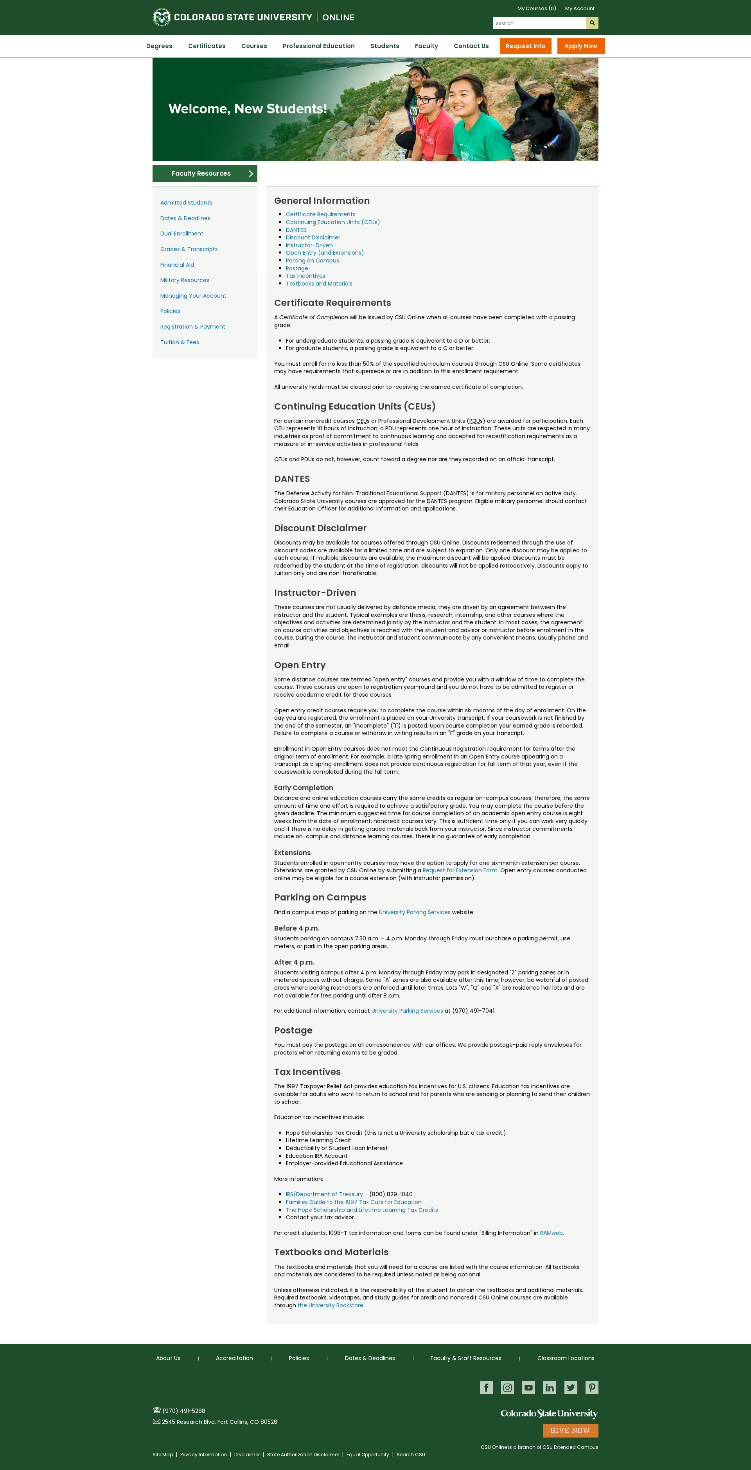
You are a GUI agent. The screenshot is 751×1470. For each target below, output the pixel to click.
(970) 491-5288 (183, 1411)
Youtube (528, 1387)
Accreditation (234, 1358)
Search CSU (411, 1454)
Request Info (525, 46)
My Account (580, 8)
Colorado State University (549, 1414)
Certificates (207, 46)
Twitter (570, 1387)
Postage (297, 268)
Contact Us (471, 46)
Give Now (571, 1430)
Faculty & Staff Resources (466, 1358)
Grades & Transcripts (189, 249)
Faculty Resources (201, 173)
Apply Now (580, 46)
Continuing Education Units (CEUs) (333, 222)
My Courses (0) (536, 8)
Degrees (159, 46)
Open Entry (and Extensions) (325, 253)
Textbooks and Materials (319, 284)
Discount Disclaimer (313, 237)
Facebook (486, 1387)
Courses (254, 46)
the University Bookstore (330, 1305)
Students (384, 46)
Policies (170, 311)
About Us (168, 1358)
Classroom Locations (566, 1358)
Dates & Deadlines (185, 218)
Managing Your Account (193, 296)
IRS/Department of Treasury (324, 1194)
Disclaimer (247, 1454)
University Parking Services (415, 912)
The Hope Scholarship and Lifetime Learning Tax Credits (362, 1210)
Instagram (507, 1387)
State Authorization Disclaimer (303, 1454)
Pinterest (592, 1387)
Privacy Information (204, 1454)
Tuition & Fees (179, 342)
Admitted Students (186, 203)
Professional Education (319, 46)
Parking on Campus (312, 260)
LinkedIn (549, 1387)
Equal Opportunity (368, 1454)
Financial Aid (177, 265)
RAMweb (551, 1233)
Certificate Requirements (321, 214)
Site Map (163, 1454)
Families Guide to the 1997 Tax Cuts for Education (354, 1202)
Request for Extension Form (460, 870)
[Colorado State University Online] (253, 30)
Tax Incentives (305, 276)
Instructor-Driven (309, 245)
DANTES (296, 230)
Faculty (426, 46)
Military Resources (184, 280)
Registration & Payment (192, 327)
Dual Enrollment (181, 233)
